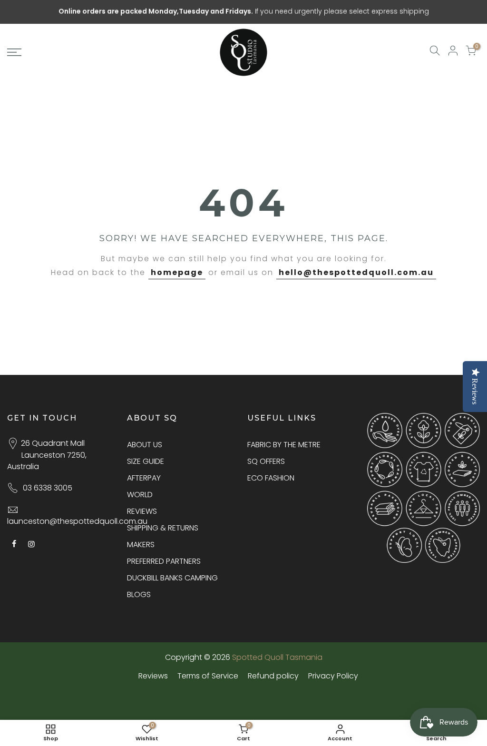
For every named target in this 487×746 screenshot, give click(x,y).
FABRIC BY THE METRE (284, 444)
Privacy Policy (333, 675)
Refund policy (273, 675)
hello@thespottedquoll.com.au (356, 272)
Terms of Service (207, 675)
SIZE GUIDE (145, 461)
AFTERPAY (144, 477)
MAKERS (141, 544)
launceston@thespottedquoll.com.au (77, 521)
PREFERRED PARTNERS (164, 561)
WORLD (140, 494)
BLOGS (139, 594)
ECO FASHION (270, 477)
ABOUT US (144, 444)
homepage (177, 272)
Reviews (153, 675)
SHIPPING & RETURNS (162, 527)
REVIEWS (142, 511)
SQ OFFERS (266, 461)
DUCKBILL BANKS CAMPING (172, 577)
